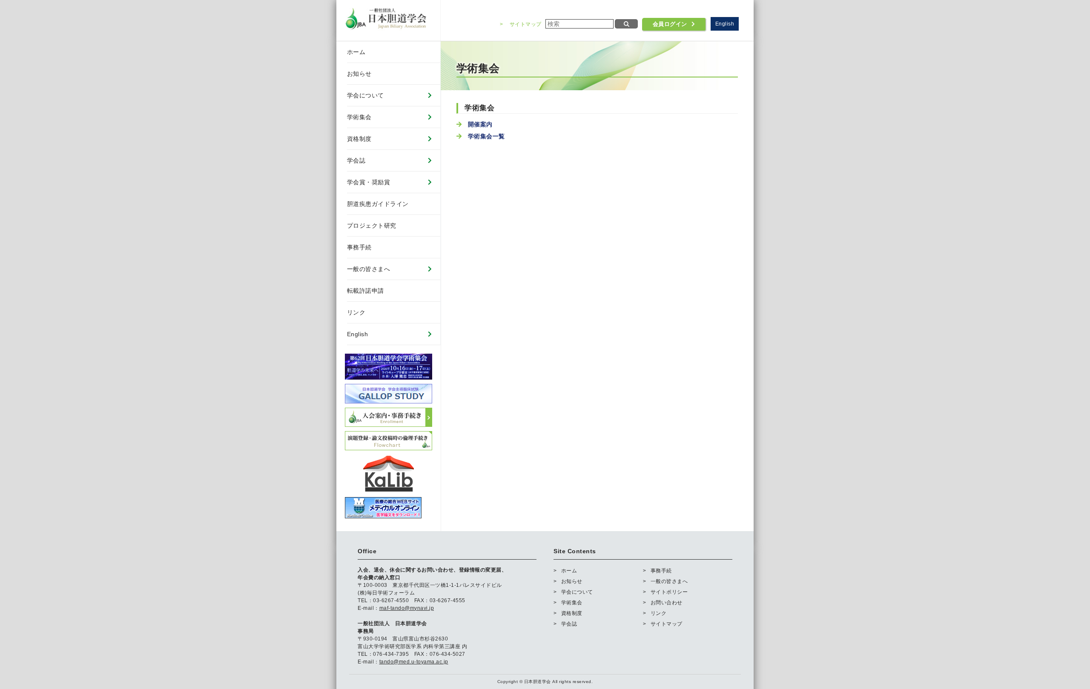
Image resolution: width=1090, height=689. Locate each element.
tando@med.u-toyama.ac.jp (413, 662)
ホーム (356, 52)
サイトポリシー (669, 592)
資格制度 (359, 138)
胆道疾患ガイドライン (378, 203)
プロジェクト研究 (371, 225)
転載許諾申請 (365, 290)
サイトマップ (526, 24)
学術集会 (359, 117)
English (724, 24)
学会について (365, 95)
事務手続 (359, 247)
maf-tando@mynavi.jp (406, 608)
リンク (356, 312)
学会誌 (356, 160)
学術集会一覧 (486, 136)
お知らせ (359, 73)
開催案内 (480, 124)
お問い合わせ (667, 603)
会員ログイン (670, 24)
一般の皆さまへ (368, 269)
